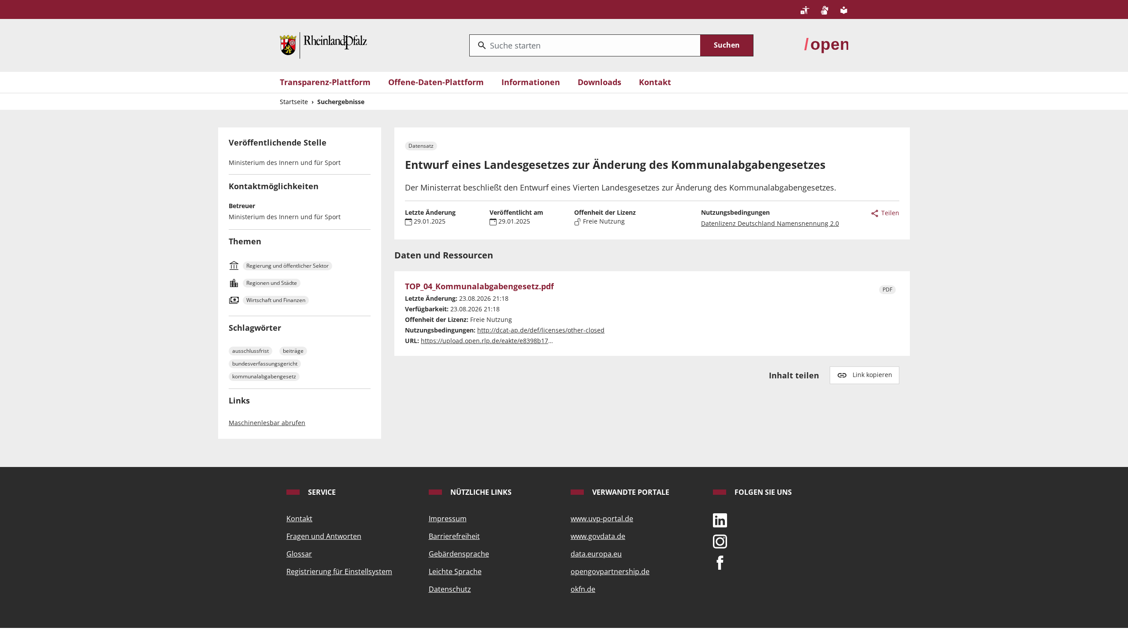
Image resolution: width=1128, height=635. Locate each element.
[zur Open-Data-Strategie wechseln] (826, 44)
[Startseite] (323, 44)
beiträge (293, 351)
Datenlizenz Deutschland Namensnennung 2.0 (770, 223)
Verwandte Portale (629, 492)
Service (321, 492)
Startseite (294, 101)
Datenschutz (450, 589)
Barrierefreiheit (454, 536)
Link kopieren (872, 374)
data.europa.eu (596, 554)
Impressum (448, 518)
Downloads (599, 82)
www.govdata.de (598, 536)
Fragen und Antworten (323, 536)
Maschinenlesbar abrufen (267, 422)
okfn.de (583, 589)
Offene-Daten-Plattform (436, 82)
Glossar (299, 554)
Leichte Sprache (455, 571)
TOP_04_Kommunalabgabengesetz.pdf (479, 286)
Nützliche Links (480, 492)
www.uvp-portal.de (602, 518)
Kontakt (655, 82)
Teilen (889, 213)
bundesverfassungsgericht (264, 363)
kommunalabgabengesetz (264, 376)
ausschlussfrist (250, 351)
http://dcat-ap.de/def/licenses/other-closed (541, 330)
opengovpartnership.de (610, 571)
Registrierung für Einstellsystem (339, 571)
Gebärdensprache (459, 554)
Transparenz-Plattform (325, 82)
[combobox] (585, 45)
